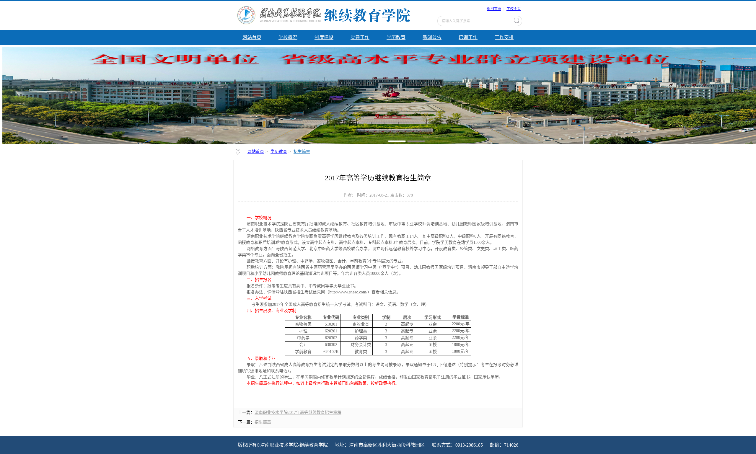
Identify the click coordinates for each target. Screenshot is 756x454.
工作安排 (504, 37)
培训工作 (468, 37)
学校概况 (287, 37)
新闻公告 (432, 37)
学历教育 (396, 37)
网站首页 (251, 37)
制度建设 (324, 37)
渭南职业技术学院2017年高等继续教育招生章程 (298, 412)
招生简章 (302, 151)
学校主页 (513, 9)
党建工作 (360, 37)
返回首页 (494, 9)
